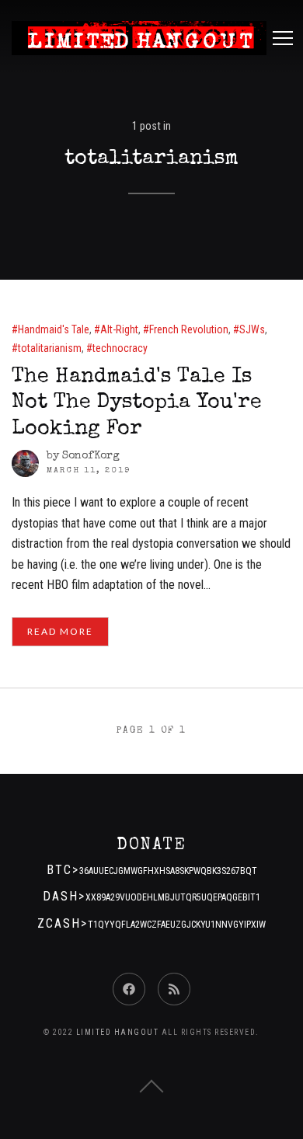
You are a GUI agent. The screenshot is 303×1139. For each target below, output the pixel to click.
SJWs (252, 329)
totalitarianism (50, 348)
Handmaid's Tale (53, 329)
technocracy (120, 348)
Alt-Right (119, 329)
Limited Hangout (117, 1032)
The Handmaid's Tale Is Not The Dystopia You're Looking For (137, 403)
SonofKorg (91, 456)
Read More (60, 631)
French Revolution (188, 329)
